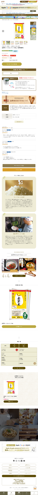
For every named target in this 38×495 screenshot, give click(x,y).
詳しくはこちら (28, 119)
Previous (3, 31)
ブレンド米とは (25, 3)
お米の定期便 (13, 3)
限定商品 (10, 3)
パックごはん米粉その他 (23, 345)
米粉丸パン (17, 3)
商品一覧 (6, 19)
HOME (3, 19)
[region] (19, 13)
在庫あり (7, 3)
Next (35, 31)
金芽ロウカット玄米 (14, 345)
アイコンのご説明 (5, 93)
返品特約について (5, 92)
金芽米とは (20, 3)
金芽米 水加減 (32, 3)
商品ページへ (10, 401)
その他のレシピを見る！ (19, 275)
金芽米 (5, 345)
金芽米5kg (28, 3)
